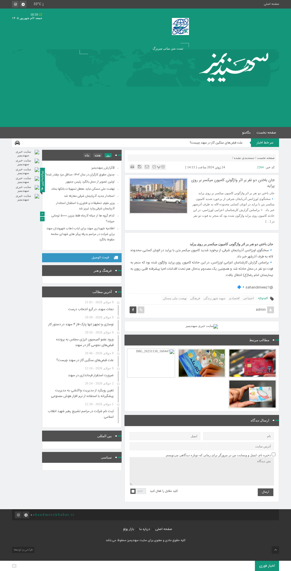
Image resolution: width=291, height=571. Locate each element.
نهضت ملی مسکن (175, 298)
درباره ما (144, 529)
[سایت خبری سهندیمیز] (235, 68)
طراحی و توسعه (23, 549)
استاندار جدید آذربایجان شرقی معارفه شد (89, 195)
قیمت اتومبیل (100, 257)
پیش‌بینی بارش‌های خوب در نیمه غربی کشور (151, 351)
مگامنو (246, 133)
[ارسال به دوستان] (147, 167)
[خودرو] (19, 142)
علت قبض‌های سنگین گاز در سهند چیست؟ (216, 143)
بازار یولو (128, 529)
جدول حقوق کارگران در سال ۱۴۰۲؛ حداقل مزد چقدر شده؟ (80, 174)
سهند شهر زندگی (214, 298)
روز (108, 155)
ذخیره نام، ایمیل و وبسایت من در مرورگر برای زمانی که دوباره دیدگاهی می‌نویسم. (218, 455)
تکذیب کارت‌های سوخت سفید (252, 351)
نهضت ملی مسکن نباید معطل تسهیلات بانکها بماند (83, 189)
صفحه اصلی (271, 4)
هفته (98, 155)
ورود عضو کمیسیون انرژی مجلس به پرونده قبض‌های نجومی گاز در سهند (85, 342)
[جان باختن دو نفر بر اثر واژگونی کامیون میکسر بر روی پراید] (158, 195)
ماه (87, 155)
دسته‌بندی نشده (244, 157)
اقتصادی (234, 298)
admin (261, 309)
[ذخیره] (139, 167)
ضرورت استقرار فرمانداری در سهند (91, 375)
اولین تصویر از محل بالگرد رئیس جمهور (90, 182)
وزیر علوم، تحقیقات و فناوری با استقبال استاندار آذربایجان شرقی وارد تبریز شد (85, 205)
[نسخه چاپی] (132, 167)
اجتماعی (248, 298)
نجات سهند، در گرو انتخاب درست (91, 309)
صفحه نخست (266, 133)
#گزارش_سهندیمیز (103, 167)
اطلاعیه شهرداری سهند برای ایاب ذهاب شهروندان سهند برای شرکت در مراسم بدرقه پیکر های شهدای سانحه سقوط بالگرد (80, 234)
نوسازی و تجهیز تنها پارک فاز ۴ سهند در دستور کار (81, 324)
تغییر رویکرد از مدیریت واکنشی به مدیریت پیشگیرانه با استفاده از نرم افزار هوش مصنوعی (82, 393)
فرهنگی (195, 298)
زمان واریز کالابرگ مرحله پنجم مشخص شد (202, 351)
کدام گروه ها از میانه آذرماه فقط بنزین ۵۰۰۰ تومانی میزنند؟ (253, 379)
